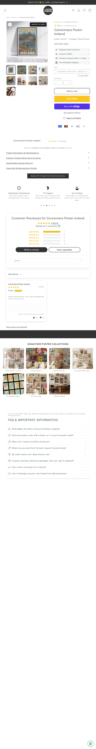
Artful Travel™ (61, 39)
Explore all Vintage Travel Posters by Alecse (48, 176)
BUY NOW (72, 99)
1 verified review (69, 26)
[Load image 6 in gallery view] (21, 80)
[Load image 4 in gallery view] (43, 70)
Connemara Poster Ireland (19, 284)
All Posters (14, 17)
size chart (84, 75)
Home (8, 17)
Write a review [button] (31, 249)
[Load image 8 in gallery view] (43, 80)
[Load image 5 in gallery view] (11, 80)
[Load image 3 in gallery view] (32, 70)
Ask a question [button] (64, 249)
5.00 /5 (54, 223)
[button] (5, 10)
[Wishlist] (84, 10)
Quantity (57, 79)
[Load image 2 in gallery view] (21, 70)
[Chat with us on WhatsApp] (91, 744)
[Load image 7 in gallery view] (32, 80)
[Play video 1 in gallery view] (11, 91)
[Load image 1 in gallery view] (11, 70)
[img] (13, 287)
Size (56, 67)
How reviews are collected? (16, 327)
